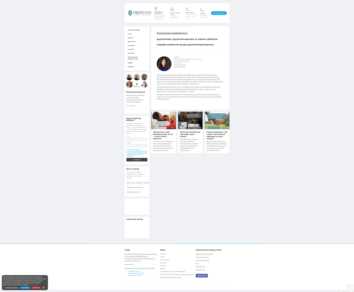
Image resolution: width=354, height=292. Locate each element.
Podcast (131, 49)
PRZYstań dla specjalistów (133, 58)
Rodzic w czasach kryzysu (136, 187)
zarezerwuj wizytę (179, 67)
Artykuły (131, 53)
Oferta (130, 38)
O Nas (130, 34)
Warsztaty (132, 41)
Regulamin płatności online (170, 277)
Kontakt (131, 66)
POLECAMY (131, 45)
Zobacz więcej (128, 264)
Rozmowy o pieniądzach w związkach (138, 182)
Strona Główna (134, 30)
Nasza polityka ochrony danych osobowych (177, 274)
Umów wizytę (202, 275)
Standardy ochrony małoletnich (172, 271)
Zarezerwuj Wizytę (219, 13)
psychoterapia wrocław (135, 275)
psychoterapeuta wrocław (136, 273)
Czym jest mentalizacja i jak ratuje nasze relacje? (190, 134)
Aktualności (165, 260)
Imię (127, 136)
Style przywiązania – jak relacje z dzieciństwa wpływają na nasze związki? (216, 135)
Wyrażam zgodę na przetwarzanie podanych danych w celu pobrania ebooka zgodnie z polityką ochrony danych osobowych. (137, 153)
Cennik (130, 63)
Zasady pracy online (134, 192)
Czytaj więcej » (130, 105)
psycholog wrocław (134, 271)
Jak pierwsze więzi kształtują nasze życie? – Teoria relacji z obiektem (163, 135)
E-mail (128, 143)
